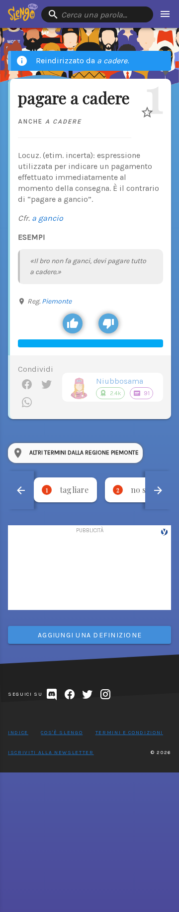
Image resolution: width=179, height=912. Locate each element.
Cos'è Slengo (62, 733)
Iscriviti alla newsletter (51, 753)
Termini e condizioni (129, 733)
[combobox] (97, 14)
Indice (18, 733)
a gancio (47, 218)
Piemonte (57, 301)
